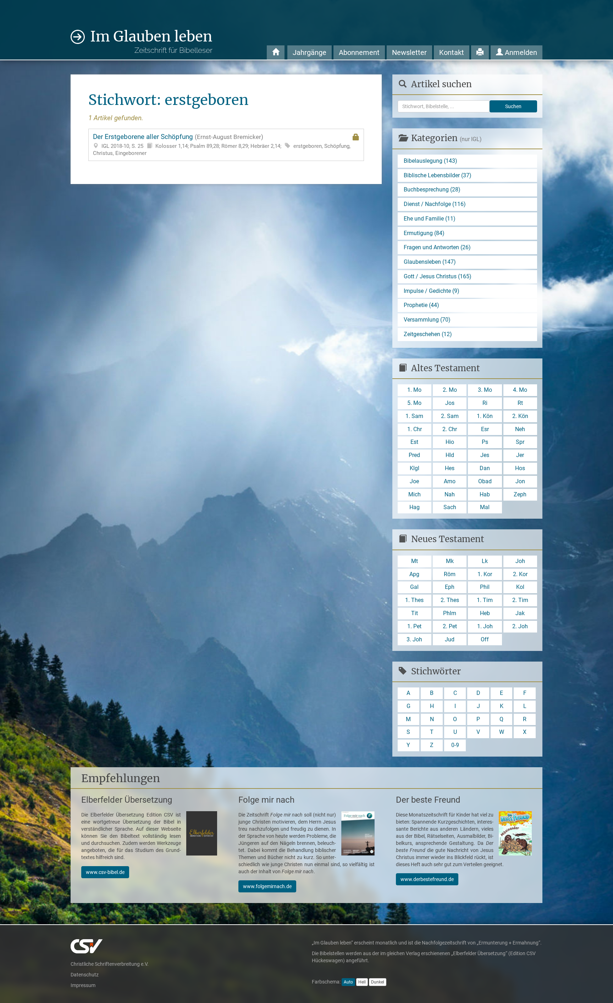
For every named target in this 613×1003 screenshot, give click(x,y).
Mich (414, 494)
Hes (449, 468)
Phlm (449, 613)
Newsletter (409, 52)
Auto (348, 982)
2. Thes (450, 600)
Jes (484, 455)
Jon (520, 481)
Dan (485, 468)
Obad (485, 481)
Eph (449, 587)
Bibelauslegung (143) (430, 160)
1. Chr (414, 429)
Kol (520, 587)
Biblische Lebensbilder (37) (437, 175)
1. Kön (485, 416)
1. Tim (485, 600)
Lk (485, 561)
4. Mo (520, 389)
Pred (414, 455)
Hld (450, 455)
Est (414, 442)
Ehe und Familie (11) (429, 218)
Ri (484, 403)
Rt (520, 403)
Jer (520, 455)
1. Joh (485, 626)
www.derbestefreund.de (427, 879)
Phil (485, 587)
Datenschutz (85, 974)
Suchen (513, 106)
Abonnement (359, 52)
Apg (414, 574)
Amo (449, 481)
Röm (449, 574)
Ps (485, 442)
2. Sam (450, 416)
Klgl (414, 468)
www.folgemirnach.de (267, 886)
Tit (414, 613)
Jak (520, 613)
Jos (449, 403)
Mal (485, 507)
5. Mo (414, 403)
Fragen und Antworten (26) (437, 247)
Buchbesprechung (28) (432, 189)
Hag (414, 507)
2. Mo (450, 389)
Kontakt (451, 52)
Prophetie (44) (421, 305)
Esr (485, 429)
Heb (485, 613)
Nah (449, 494)
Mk (450, 561)
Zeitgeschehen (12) (428, 334)
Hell (362, 982)
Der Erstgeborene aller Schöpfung (221, 144)
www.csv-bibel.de (105, 872)
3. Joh (414, 639)
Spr (520, 442)
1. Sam (414, 416)
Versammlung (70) (427, 319)
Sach (449, 507)
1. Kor (484, 574)
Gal (414, 587)
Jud (449, 639)
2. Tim (520, 600)
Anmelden (520, 52)
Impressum (83, 985)
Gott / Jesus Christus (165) (437, 276)
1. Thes (414, 600)
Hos (520, 468)
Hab (485, 494)
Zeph (520, 494)
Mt (414, 561)
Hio (450, 442)
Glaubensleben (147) (430, 261)
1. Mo (414, 389)
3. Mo (485, 389)
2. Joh (520, 626)
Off (485, 639)
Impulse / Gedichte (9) (431, 291)
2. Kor (520, 574)
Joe (414, 481)
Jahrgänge (309, 52)
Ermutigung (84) (424, 233)
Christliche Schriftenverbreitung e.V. (110, 964)
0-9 (455, 745)
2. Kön (520, 416)
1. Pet (414, 626)
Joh (520, 561)
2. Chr (449, 429)
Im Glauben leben (151, 41)
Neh (520, 429)
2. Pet (450, 626)
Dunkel (377, 982)
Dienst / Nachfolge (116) (435, 204)
